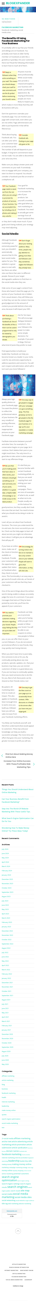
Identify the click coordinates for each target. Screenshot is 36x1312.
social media (7, 1194)
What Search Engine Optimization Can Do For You (18, 819)
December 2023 (7, 879)
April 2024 (5, 862)
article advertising (19, 1141)
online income (27, 1170)
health (4, 1097)
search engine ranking (23, 1180)
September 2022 (7, 944)
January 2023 (6, 927)
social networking (8, 1200)
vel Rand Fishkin (8, 19)
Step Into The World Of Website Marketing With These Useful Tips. (16, 810)
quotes (4, 1115)
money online (7, 1170)
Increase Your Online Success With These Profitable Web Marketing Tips (17, 764)
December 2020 (7, 1034)
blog (3, 1084)
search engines (17, 1187)
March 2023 (6, 918)
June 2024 (5, 853)
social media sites (23, 1197)
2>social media (7, 1138)
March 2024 (6, 866)
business (5, 1089)
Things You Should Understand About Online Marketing (17, 791)
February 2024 (7, 871)
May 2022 (5, 961)
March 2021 (6, 1021)
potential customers (21, 1174)
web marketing (13, 1204)
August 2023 (6, 896)
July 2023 (5, 901)
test (3, 1127)
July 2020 (5, 1056)
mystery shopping (17, 1170)
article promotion (18, 1144)
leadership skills (26, 1161)
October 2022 (6, 940)
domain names (12, 1151)
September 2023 (7, 892)
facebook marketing (12, 27)
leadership (5, 1106)
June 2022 (5, 957)
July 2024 (5, 849)
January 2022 (6, 978)
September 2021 (7, 995)
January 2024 (6, 875)
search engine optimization (11, 1119)
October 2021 (6, 991)
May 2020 (5, 1064)
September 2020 (7, 1047)
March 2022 (6, 970)
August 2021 (6, 1000)
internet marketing (8, 1102)
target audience (29, 1200)
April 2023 (5, 914)
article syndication (19, 1147)
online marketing (7, 1174)
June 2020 (5, 1060)
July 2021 (5, 1004)
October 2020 (6, 1043)
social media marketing (10, 1123)
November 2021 (7, 987)
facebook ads (23, 1151)
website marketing (25, 1204)
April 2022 (5, 965)
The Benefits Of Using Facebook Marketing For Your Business (16, 41)
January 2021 (6, 1030)
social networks (20, 1200)
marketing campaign (9, 1167)
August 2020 (6, 1051)
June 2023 (5, 905)
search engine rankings (11, 1184)
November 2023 (7, 883)
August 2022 (6, 948)
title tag (5, 1203)
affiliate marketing (8, 1076)
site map (25, 1190)
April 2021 (5, 1017)
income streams (26, 1154)
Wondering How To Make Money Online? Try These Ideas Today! (15, 829)
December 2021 (7, 983)
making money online (21, 1164)
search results (15, 1191)
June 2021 (5, 1008)
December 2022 (7, 931)
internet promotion (21, 1158)
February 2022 (7, 974)
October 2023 (6, 888)
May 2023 (5, 909)
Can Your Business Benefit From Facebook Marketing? (15, 800)
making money (7, 1164)
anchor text (6, 1141)
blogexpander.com (12, 1211)
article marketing (7, 1080)
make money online (9, 1110)
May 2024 (5, 858)
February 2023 (7, 922)
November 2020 (7, 1038)
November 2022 (7, 935)
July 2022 (5, 952)
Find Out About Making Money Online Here (19, 755)
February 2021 (7, 1026)
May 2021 (5, 1013)
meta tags (30, 1167)
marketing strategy (21, 1167)
